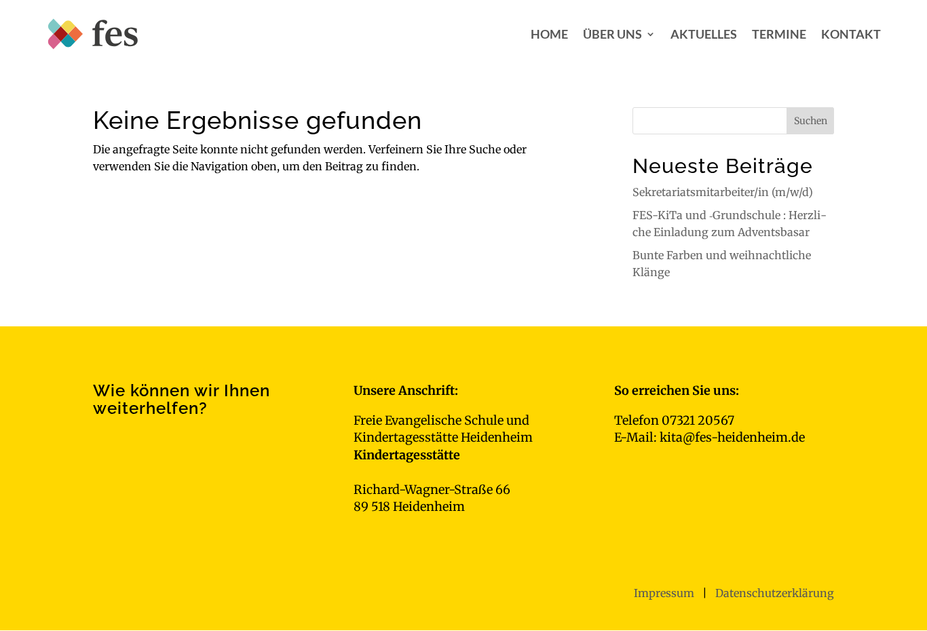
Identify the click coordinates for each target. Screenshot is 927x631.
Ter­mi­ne (779, 33)
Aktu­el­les (703, 33)
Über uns (612, 33)
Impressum (665, 593)
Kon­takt (851, 33)
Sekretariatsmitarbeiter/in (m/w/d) (722, 192)
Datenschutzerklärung (774, 593)
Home (549, 33)
